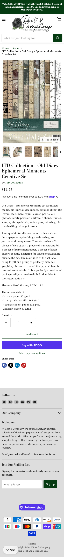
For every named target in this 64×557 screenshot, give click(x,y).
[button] (6, 152)
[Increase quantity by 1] (31, 322)
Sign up (50, 484)
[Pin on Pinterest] (23, 365)
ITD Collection (14, 182)
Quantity (7, 315)
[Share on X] (10, 365)
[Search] (57, 38)
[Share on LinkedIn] (17, 365)
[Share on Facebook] (4, 365)
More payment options (32, 353)
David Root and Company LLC (32, 550)
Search (32, 543)
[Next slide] (60, 152)
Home (5, 48)
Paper (16, 48)
